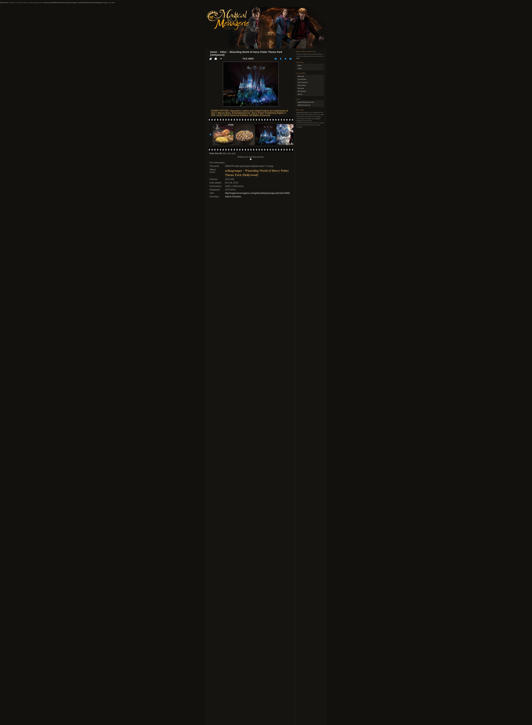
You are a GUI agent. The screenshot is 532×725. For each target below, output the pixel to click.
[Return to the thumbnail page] (210, 58)
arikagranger (233, 170)
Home (213, 52)
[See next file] (285, 58)
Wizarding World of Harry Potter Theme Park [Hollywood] (257, 172)
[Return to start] (275, 58)
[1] (251, 159)
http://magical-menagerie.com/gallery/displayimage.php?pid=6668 (257, 193)
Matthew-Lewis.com (304, 105)
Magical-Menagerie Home (306, 102)
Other (223, 52)
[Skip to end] (290, 58)
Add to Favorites (233, 196)
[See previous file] (280, 58)
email (297, 58)
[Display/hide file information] (215, 58)
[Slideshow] (220, 58)
